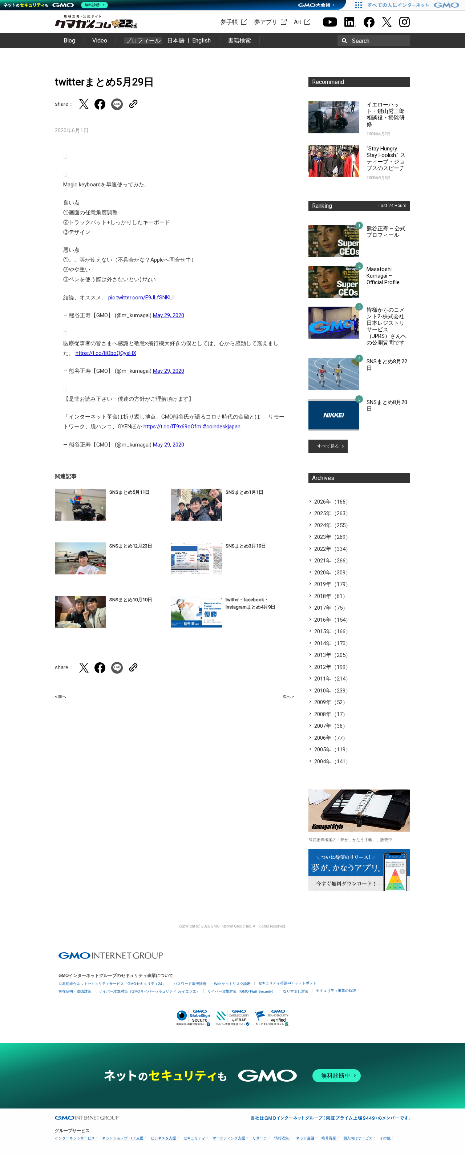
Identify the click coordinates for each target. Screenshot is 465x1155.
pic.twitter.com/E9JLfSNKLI (141, 297)
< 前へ (60, 696)
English (201, 40)
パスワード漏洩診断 (190, 984)
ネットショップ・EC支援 (122, 1138)
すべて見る (328, 446)
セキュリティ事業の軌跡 (336, 991)
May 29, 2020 (168, 315)
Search (360, 40)
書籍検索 (239, 40)
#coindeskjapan (221, 426)
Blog (69, 40)
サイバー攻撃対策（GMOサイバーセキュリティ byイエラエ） (149, 991)
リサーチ (259, 1138)
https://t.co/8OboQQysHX (106, 353)
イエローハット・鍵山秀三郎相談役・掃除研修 (386, 114)
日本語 (176, 40)
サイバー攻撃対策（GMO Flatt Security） (241, 991)
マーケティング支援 (229, 1138)
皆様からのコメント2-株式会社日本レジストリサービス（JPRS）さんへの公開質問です (387, 326)
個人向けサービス (357, 1138)
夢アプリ (266, 22)
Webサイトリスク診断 (232, 984)
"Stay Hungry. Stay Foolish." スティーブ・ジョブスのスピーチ (386, 158)
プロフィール (143, 40)
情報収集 (281, 1138)
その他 (385, 1138)
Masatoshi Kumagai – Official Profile (383, 276)
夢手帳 (229, 22)
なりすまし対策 (295, 991)
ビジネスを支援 (163, 1138)
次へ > (288, 696)
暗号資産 (329, 1138)
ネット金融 (305, 1138)
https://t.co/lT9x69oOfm (172, 426)
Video (99, 40)
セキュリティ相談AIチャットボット (287, 983)
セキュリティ (194, 1138)
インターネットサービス (75, 1138)
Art (297, 22)
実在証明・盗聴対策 (74, 991)
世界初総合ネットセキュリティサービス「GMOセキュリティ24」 (112, 984)
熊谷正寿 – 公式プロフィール (386, 231)
